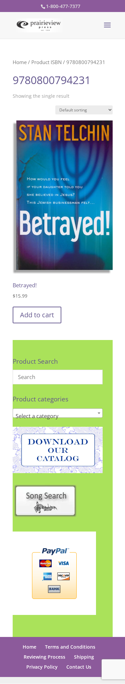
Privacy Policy (42, 667)
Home (20, 62)
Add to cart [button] (37, 314)
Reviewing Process (44, 657)
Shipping (84, 657)
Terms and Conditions (70, 647)
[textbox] (57, 416)
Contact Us (78, 667)
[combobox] (58, 413)
